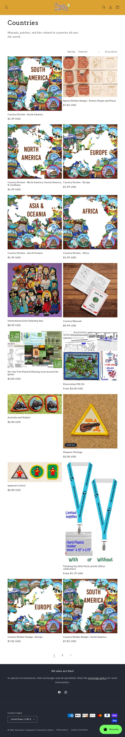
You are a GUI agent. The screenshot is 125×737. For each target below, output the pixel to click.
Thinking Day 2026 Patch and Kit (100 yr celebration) (84, 567)
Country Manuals (72, 321)
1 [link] (54, 655)
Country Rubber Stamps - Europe (25, 637)
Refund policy (62, 730)
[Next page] (70, 655)
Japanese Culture (17, 485)
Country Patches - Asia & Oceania (25, 253)
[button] (6, 7)
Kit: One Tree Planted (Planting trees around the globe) (33, 373)
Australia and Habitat (19, 417)
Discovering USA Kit (73, 384)
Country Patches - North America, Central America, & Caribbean (35, 183)
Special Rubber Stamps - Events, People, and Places (89, 101)
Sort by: (71, 51)
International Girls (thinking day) (25, 321)
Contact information (79, 730)
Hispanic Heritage (72, 452)
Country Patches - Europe (76, 182)
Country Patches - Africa (76, 253)
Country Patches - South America (25, 114)
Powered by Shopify (45, 730)
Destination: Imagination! (25, 730)
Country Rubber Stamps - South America (84, 637)
